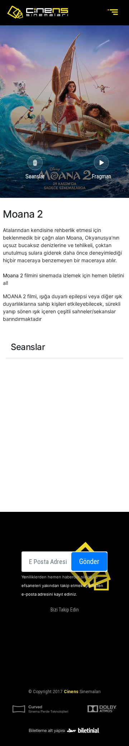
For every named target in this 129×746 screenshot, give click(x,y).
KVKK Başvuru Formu (64, 674)
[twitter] (55, 621)
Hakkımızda (62, 639)
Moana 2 (13, 275)
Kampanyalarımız (42, 648)
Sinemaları (31, 639)
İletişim (76, 648)
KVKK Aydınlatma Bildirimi (63, 665)
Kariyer (98, 648)
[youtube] (84, 621)
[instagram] (70, 621)
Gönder (89, 561)
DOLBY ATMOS (93, 639)
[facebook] (41, 621)
